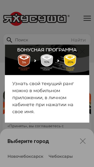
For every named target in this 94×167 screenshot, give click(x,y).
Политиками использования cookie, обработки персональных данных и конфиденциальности (41, 136)
